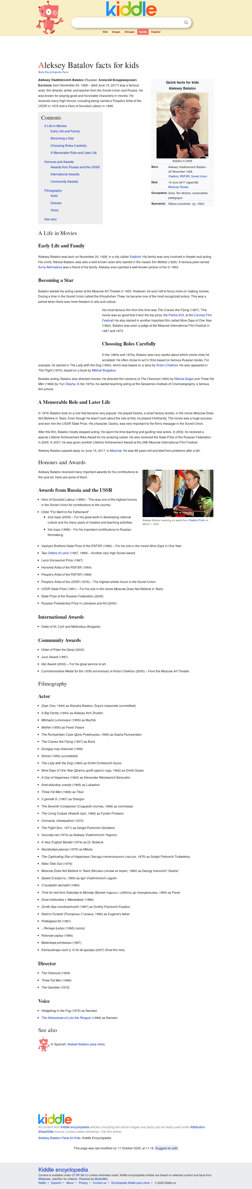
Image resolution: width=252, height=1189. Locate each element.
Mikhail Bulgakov (104, 370)
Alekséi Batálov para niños (86, 1044)
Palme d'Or (176, 315)
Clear (178, 22)
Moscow (173, 187)
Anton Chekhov (167, 365)
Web (105, 32)
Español (155, 32)
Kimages (130, 32)
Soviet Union (199, 176)
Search (186, 22)
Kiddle (42, 1183)
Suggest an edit (166, 1148)
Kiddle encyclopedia (75, 1127)
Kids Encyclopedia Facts (54, 72)
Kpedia (143, 32)
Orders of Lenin (58, 553)
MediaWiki (101, 1179)
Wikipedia (44, 1179)
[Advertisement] (125, 47)
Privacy (83, 1183)
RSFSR (185, 176)
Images (116, 32)
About (70, 1183)
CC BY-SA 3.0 (80, 1175)
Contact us (99, 1183)
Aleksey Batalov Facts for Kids (59, 1138)
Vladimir (173, 176)
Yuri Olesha (67, 384)
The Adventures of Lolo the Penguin (66, 1017)
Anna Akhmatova (50, 267)
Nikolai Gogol (184, 378)
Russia (184, 187)
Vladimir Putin (197, 520)
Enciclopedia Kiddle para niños (130, 1183)
